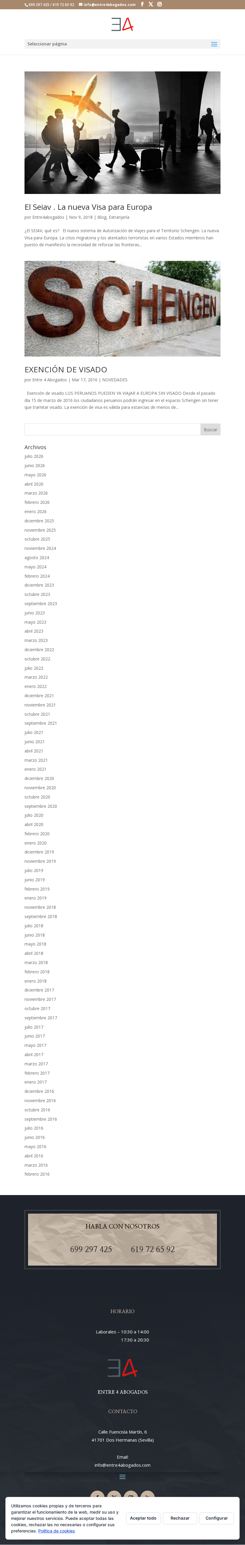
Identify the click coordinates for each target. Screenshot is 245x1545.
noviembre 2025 (40, 530)
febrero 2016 (37, 1174)
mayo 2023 (35, 622)
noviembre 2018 (40, 907)
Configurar (217, 1517)
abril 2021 (33, 751)
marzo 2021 (36, 760)
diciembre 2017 (39, 990)
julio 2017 (33, 1027)
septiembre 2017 (40, 1018)
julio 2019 (33, 870)
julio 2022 (33, 668)
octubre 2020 (37, 797)
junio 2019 (34, 879)
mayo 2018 (35, 944)
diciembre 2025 (39, 521)
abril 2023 (33, 631)
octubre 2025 (37, 539)
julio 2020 (33, 815)
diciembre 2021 (39, 695)
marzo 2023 (36, 640)
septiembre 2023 (40, 603)
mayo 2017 (35, 1045)
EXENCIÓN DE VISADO (65, 369)
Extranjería (119, 217)
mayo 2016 (35, 1146)
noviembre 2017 (40, 999)
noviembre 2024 (40, 548)
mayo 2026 (35, 475)
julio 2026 (33, 456)
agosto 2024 (36, 557)
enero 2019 (35, 898)
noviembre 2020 (40, 787)
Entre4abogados (48, 217)
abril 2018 (33, 953)
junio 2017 (34, 1036)
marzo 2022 (36, 677)
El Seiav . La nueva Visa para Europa (88, 206)
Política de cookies (56, 1530)
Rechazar (180, 1517)
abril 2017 (33, 1054)
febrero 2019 (37, 889)
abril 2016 (33, 1156)
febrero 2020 (37, 833)
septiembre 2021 (40, 723)
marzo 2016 (36, 1165)
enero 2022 (35, 686)
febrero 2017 (37, 1073)
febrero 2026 (37, 502)
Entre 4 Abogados (49, 380)
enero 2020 (35, 843)
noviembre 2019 (40, 861)
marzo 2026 (36, 493)
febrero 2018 (37, 972)
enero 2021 (35, 769)
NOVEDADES (115, 380)
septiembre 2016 (40, 1119)
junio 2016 (34, 1137)
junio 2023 (34, 613)
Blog (101, 217)
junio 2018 (34, 935)
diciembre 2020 (39, 778)
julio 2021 (33, 732)
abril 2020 (33, 824)
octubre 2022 (37, 659)
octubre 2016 (37, 1110)
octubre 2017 (37, 1008)
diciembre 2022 (39, 649)
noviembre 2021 (40, 705)
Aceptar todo (143, 1517)
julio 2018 (33, 925)
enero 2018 (35, 981)
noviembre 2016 (40, 1100)
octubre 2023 (37, 594)
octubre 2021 (37, 714)
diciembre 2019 (39, 852)
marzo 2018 (36, 962)
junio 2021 (34, 741)
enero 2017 (35, 1082)
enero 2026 (35, 511)
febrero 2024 (37, 576)
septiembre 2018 (40, 916)
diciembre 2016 (39, 1091)
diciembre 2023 (39, 585)
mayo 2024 (35, 567)
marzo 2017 (36, 1064)
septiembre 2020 (40, 806)
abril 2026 (33, 484)
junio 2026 (34, 465)
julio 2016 (33, 1128)
